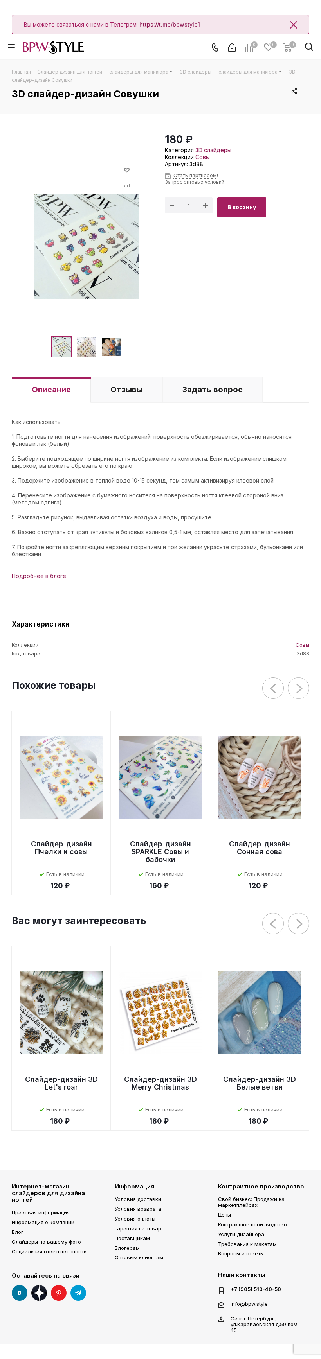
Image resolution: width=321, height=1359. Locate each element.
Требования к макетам (247, 1244)
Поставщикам (132, 1238)
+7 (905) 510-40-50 (256, 1289)
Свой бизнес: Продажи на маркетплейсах (251, 1202)
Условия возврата (138, 1209)
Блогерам (127, 1248)
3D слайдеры (213, 150)
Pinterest (59, 1293)
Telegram (78, 1293)
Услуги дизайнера (241, 1234)
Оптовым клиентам (139, 1257)
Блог (17, 1232)
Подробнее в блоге (39, 576)
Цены (224, 1215)
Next (299, 688)
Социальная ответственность (49, 1251)
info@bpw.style (249, 1304)
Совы (202, 157)
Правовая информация (41, 1212)
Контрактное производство (261, 1186)
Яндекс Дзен (39, 1293)
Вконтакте (19, 1293)
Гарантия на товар (138, 1228)
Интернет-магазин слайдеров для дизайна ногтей (48, 1193)
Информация (134, 1186)
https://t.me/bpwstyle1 (169, 24)
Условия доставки (138, 1199)
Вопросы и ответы (241, 1253)
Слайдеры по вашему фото (46, 1242)
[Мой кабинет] (232, 47)
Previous (273, 688)
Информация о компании (43, 1222)
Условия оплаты (135, 1218)
